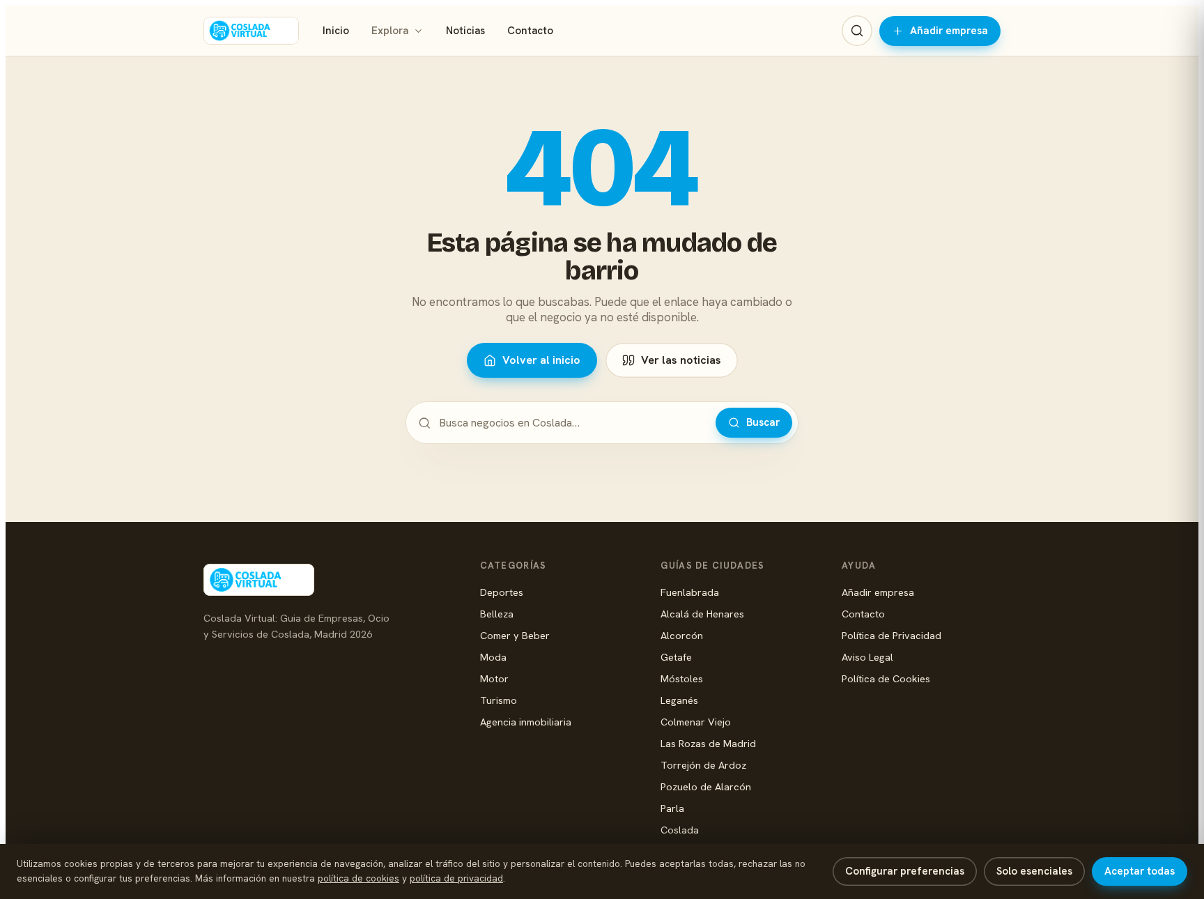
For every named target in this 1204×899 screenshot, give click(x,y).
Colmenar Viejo (696, 721)
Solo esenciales (1034, 871)
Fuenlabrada (690, 592)
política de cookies (358, 878)
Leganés (679, 700)
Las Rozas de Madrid (708, 743)
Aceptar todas (1139, 871)
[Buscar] (857, 30)
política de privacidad (456, 878)
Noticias (465, 31)
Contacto (530, 31)
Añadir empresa (949, 31)
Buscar (763, 422)
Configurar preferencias (904, 871)
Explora (389, 31)
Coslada (680, 829)
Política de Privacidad (891, 635)
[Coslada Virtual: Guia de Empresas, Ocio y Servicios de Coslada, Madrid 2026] (251, 31)
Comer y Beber (515, 635)
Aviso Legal (867, 656)
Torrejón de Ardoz (703, 764)
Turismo (498, 700)
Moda (493, 656)
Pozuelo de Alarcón (706, 786)
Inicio (336, 31)
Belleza (497, 613)
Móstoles (682, 678)
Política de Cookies (886, 678)
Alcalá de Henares (702, 613)
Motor (494, 678)
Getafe (676, 656)
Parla (672, 808)
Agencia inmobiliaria (525, 721)
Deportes (501, 592)
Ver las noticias (681, 360)
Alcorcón (682, 635)
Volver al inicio (541, 360)
